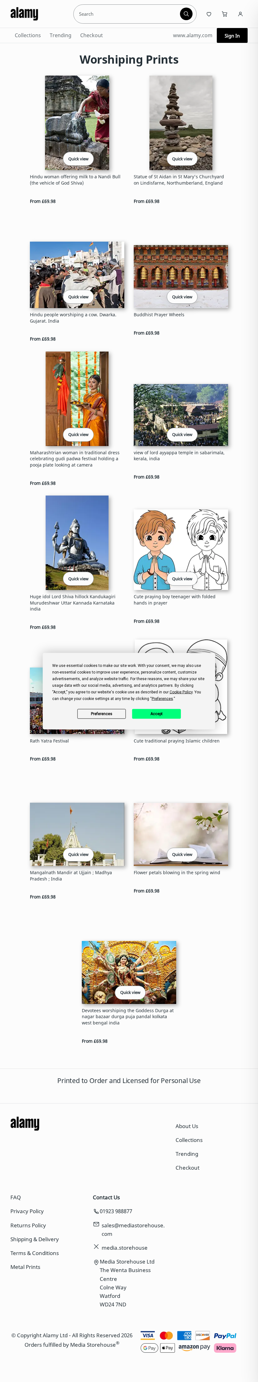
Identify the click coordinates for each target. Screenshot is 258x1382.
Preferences (101, 714)
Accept (156, 714)
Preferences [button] (162, 698)
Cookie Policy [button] (181, 692)
